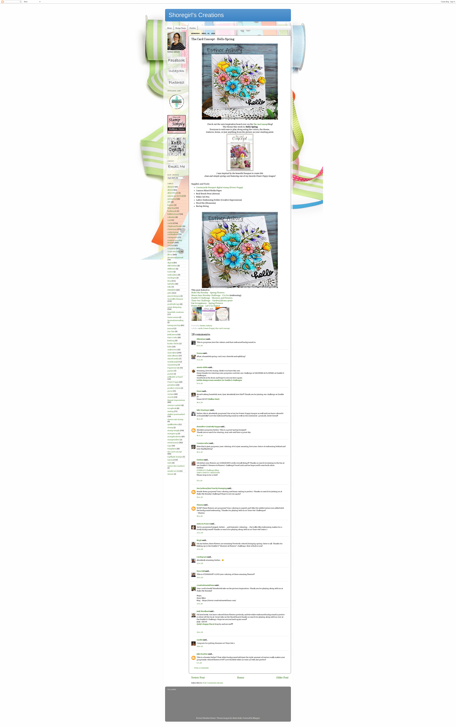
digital (170, 263)
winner (170, 474)
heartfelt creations (175, 312)
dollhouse (171, 269)
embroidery (172, 275)
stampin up (172, 434)
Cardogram (202, 557)
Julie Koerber (202, 654)
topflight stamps (174, 457)
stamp (170, 427)
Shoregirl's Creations (196, 15)
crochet (170, 245)
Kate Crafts (172, 337)
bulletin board (173, 214)
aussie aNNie (202, 367)
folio (169, 287)
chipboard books (174, 226)
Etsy (169, 281)
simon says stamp (175, 419)
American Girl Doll (175, 196)
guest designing (174, 307)
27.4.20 (200, 604)
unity (169, 463)
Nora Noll (201, 571)
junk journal (172, 334)
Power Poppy (209, 328)
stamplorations (174, 437)
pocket (170, 374)
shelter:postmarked (176, 414)
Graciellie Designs (175, 299)
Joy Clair (171, 331)
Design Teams (181, 28)
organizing (172, 365)
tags (169, 446)
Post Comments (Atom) (213, 683)
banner (170, 205)
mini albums (172, 356)
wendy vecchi (173, 471)
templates (171, 449)
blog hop (171, 208)
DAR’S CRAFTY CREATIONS (208, 473)
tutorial (170, 460)
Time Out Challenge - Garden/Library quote (212, 300)
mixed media (173, 359)
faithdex (171, 284)
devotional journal (175, 258)
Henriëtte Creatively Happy (208, 427)
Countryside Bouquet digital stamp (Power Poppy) (219, 187)
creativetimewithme (205, 585)
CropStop (171, 248)
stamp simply (173, 430)
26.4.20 (200, 577)
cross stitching (174, 251)
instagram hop (174, 325)
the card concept (222, 328)
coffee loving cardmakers (173, 233)
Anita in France (203, 524)
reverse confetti (174, 405)
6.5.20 (199, 663)
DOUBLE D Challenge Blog (208, 470)
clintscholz (237, 718)
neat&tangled (173, 362)
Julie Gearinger (203, 410)
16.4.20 (200, 402)
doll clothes (172, 266)
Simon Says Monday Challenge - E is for (210, 295)
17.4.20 (199, 481)
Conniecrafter (203, 443)
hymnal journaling (175, 320)
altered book (172, 193)
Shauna (200, 505)
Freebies (193, 28)
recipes (170, 394)
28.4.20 (200, 632)
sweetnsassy (172, 443)
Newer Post (198, 677)
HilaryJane (201, 339)
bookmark (171, 211)
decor (169, 255)
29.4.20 (200, 646)
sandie (199, 640)
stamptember (173, 440)
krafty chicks (173, 344)
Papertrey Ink (173, 368)
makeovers (172, 350)
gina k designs (173, 296)
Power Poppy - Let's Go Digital (205, 306)
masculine (171, 353)
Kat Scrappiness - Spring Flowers (207, 303)
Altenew (170, 187)
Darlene (200, 460)
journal (170, 328)
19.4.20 (199, 516)
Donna (199, 353)
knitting (171, 341)
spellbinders (172, 424)
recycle (170, 397)
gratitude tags (173, 304)
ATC (169, 202)
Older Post (282, 677)
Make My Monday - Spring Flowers (208, 292)
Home (169, 28)
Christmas (172, 229)
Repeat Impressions (176, 400)
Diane (199, 391)
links (169, 347)
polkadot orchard (175, 377)
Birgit (199, 540)
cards (200, 328)
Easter (170, 272)
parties (170, 371)
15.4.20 (200, 346)
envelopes (171, 278)
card (169, 220)
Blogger (256, 718)
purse (169, 391)
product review (173, 388)
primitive (171, 385)
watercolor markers (176, 466)
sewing (170, 411)
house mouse (173, 317)
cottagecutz (172, 237)
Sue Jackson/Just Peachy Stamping (212, 488)
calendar (171, 217)
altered (170, 190)
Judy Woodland (203, 611)
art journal (172, 199)
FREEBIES (171, 290)
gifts (169, 293)
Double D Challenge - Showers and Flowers (211, 298)
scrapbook (172, 408)
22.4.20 (200, 533)
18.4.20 (200, 497)
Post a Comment (201, 668)
